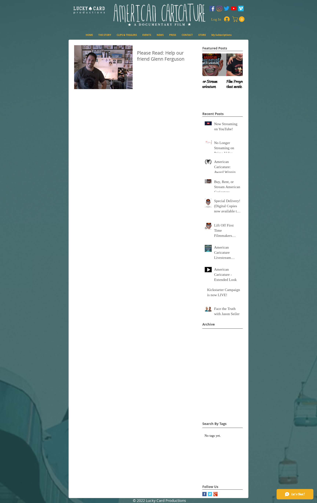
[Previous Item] (208, 65)
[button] (239, 19)
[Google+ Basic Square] (215, 494)
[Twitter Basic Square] (210, 494)
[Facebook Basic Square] (204, 494)
